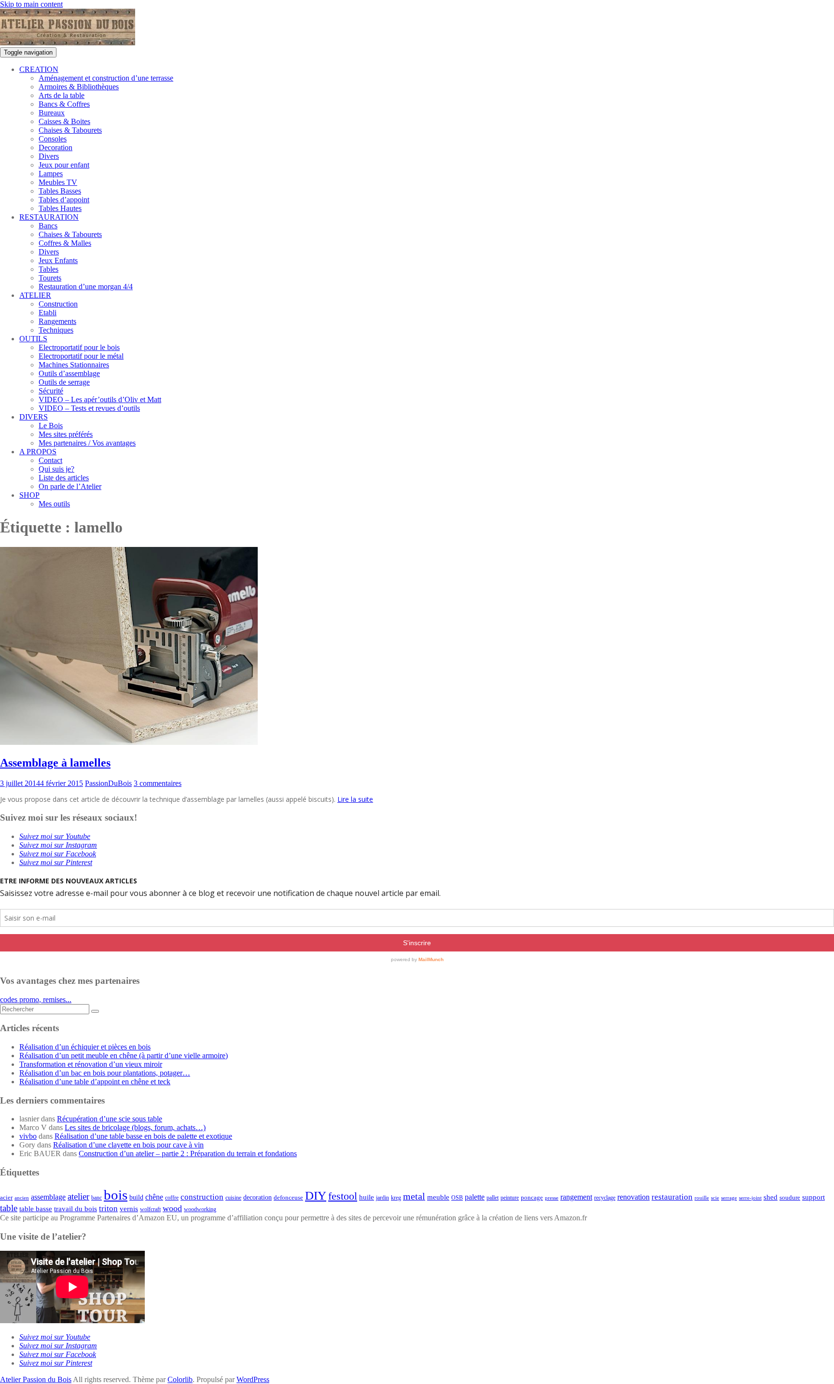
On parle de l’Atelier (70, 486)
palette (475, 1197)
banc (96, 1198)
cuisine (233, 1197)
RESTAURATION (49, 217)
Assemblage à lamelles (55, 762)
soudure (789, 1197)
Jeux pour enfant (64, 165)
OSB (457, 1198)
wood (172, 1208)
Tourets (50, 278)
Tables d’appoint (64, 200)
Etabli (47, 312)
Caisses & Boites (64, 121)
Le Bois (51, 425)
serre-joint (750, 1198)
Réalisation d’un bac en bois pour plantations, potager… (104, 1073)
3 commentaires (157, 783)
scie (715, 1198)
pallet (492, 1197)
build (136, 1197)
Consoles (53, 139)
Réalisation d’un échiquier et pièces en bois (85, 1047)
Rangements (57, 321)
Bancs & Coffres (64, 104)
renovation (633, 1197)
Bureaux (52, 113)
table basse (35, 1209)
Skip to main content (31, 4)
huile (366, 1197)
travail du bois (75, 1209)
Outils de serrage (64, 382)
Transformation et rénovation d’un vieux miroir (90, 1064)
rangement (576, 1197)
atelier (78, 1196)
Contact (50, 460)
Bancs (48, 226)
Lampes (51, 173)
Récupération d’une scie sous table (109, 1119)
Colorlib (180, 1379)
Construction (58, 304)
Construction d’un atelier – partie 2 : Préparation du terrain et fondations (188, 1153)
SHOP (29, 495)
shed (771, 1197)
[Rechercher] (95, 1011)
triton (108, 1208)
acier (6, 1197)
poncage (532, 1197)
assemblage (48, 1197)
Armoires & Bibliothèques (79, 87)
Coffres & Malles (65, 243)
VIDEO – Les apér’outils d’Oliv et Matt (100, 399)
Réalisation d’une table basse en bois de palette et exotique (143, 1136)
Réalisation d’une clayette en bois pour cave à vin (128, 1145)
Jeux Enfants (58, 260)
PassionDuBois (108, 783)
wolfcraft (150, 1209)
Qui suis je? (56, 469)
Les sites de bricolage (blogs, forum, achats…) (135, 1127)
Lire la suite (355, 799)
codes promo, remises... (35, 999)
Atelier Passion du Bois (35, 1379)
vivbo (28, 1136)
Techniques (56, 330)
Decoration (55, 147)
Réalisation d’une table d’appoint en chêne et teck (94, 1081)
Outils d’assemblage (69, 373)
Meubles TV (58, 182)
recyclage (604, 1197)
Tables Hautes (60, 208)
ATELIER (35, 295)
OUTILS (33, 339)
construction (202, 1197)
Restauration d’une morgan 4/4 (86, 286)
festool (342, 1196)
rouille (702, 1198)
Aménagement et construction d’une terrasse (106, 78)
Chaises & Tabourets (70, 130)
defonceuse (288, 1197)
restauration (672, 1197)
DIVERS (33, 417)
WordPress (252, 1379)
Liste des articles (64, 478)
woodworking (200, 1209)
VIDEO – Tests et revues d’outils (89, 408)
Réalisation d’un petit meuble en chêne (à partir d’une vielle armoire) (123, 1055)
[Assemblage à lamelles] (129, 742)
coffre (172, 1198)
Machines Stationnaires (74, 365)
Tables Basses (60, 191)
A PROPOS (37, 451)
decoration (257, 1197)
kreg (396, 1197)
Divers (49, 156)
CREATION (38, 69)
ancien (21, 1198)
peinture (509, 1198)
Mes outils (54, 504)
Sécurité (51, 391)
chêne (154, 1197)
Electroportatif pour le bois (79, 347)
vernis (129, 1209)
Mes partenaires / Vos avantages (87, 443)
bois (115, 1194)
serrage (729, 1198)
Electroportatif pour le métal (81, 356)
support (813, 1197)
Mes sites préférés (66, 434)
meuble (438, 1197)
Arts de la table (61, 95)
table (8, 1208)
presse (551, 1198)
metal (414, 1196)
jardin (382, 1198)
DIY (315, 1195)
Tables (48, 269)
